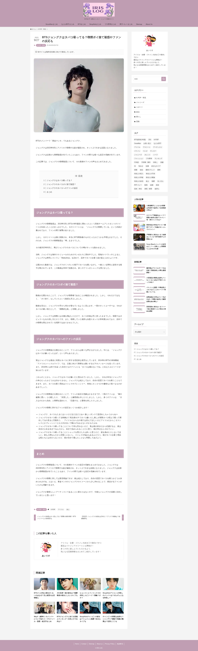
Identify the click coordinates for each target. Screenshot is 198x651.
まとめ (49, 192)
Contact (84, 644)
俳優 (161, 162)
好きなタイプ (155, 166)
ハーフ (155, 155)
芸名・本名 (138, 189)
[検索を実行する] (163, 79)
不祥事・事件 (146, 162)
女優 (147, 166)
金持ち (157, 189)
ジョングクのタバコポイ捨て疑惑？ (61, 184)
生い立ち (160, 181)
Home (77, 644)
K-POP (53, 509)
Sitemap (91, 644)
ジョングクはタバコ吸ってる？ (59, 180)
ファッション (138, 158)
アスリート (146, 147)
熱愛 (153, 181)
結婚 (151, 185)
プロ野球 (149, 158)
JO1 (149, 139)
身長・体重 (148, 189)
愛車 (158, 170)
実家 (135, 170)
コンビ (145, 151)
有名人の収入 (138, 173)
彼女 (141, 170)
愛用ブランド (150, 170)
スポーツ (139, 107)
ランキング (158, 158)
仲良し (155, 162)
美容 (157, 185)
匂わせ (141, 166)
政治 (137, 112)
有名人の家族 (150, 177)
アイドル (61, 509)
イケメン (137, 151)
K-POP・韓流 (41, 45)
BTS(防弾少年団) (140, 139)
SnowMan (137, 143)
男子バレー (138, 185)
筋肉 (145, 185)
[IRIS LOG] (99, 9)
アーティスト (157, 147)
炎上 (68, 509)
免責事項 (120, 644)
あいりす (46, 556)
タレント (147, 155)
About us (100, 644)
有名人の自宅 (138, 181)
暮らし (138, 117)
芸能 (137, 121)
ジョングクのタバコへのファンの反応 (62, 188)
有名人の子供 (150, 173)
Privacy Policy (110, 644)
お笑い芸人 (147, 143)
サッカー (153, 151)
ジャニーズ (140, 102)
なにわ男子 (157, 143)
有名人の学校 (138, 177)
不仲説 (136, 162)
